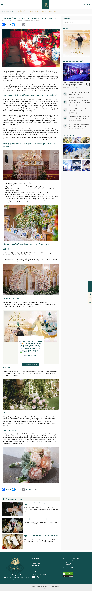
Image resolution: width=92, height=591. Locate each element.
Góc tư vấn (10, 11)
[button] (2, 4)
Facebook (8, 25)
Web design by (46, 588)
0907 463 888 (36, 568)
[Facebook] (38, 577)
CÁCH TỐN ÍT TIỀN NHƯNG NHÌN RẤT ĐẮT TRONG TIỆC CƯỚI (41, 536)
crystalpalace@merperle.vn (40, 574)
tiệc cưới (38, 20)
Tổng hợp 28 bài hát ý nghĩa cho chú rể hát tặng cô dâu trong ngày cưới (79, 118)
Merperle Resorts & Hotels (74, 570)
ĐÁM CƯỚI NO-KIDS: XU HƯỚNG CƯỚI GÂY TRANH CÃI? (41, 519)
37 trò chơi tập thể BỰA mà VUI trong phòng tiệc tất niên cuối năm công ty (73, 85)
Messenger (18, 25)
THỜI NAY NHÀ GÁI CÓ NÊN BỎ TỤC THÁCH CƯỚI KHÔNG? (39, 503)
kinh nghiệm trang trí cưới (27, 20)
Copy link (28, 25)
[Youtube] (33, 577)
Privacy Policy (70, 561)
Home (4, 11)
